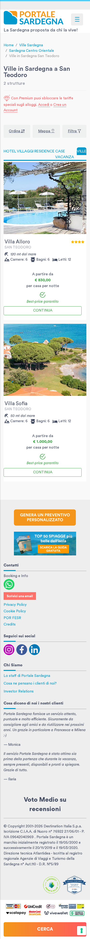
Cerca (45, 929)
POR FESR (12, 618)
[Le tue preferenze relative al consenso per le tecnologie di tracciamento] (81, 930)
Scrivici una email (20, 596)
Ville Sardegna (31, 45)
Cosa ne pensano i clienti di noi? (30, 683)
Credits (10, 624)
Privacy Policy (15, 605)
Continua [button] (42, 310)
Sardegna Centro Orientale (31, 51)
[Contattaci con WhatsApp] (9, 584)
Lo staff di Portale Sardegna (27, 676)
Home (9, 45)
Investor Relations (19, 691)
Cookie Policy (15, 611)
